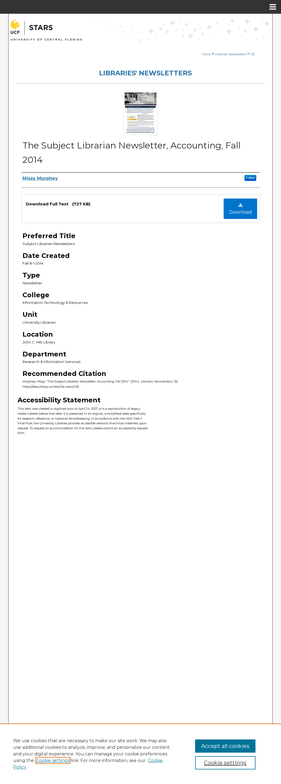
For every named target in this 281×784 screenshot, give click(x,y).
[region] (140, 754)
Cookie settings (52, 760)
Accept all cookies (225, 746)
